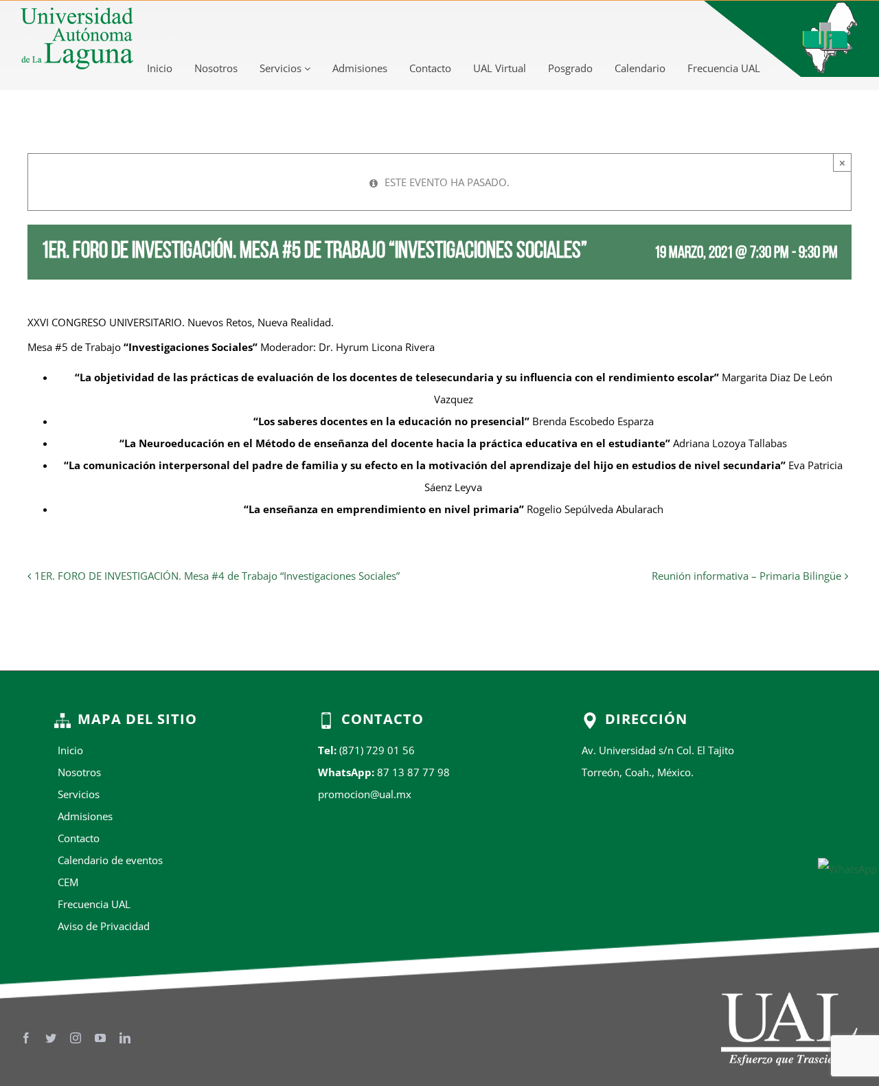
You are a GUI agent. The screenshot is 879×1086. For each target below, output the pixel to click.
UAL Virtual (499, 68)
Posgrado (570, 68)
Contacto (430, 68)
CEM (68, 882)
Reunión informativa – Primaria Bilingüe (746, 575)
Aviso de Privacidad (104, 926)
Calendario (640, 68)
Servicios (282, 68)
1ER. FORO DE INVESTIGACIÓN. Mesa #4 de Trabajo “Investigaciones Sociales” (217, 575)
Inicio (159, 68)
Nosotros (216, 68)
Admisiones (359, 68)
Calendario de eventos (110, 860)
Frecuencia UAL (723, 68)
